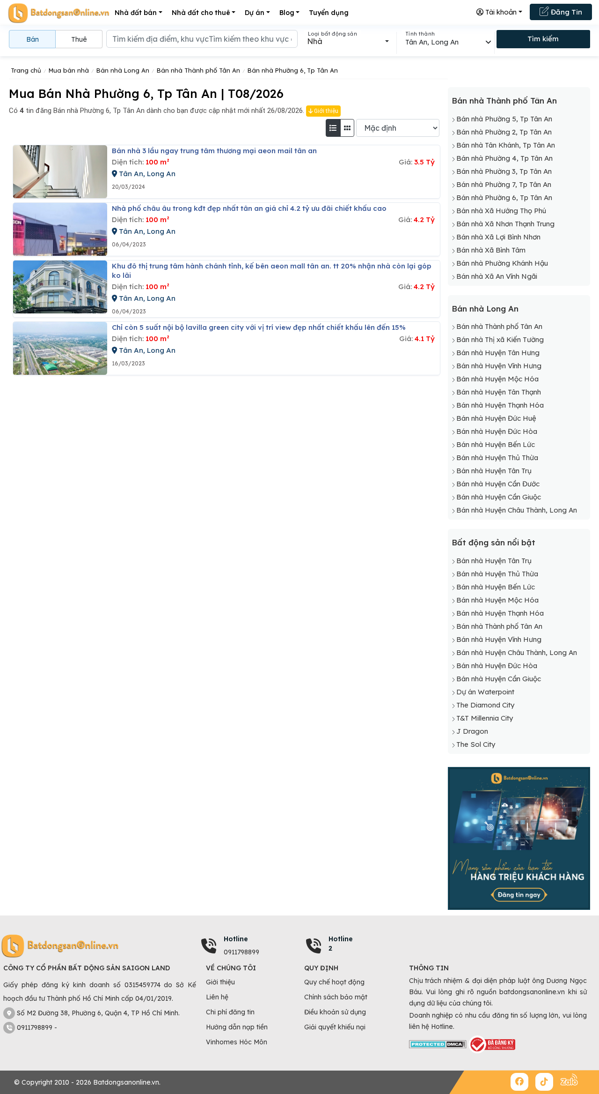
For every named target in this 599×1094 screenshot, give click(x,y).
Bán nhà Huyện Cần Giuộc (498, 496)
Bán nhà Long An (485, 308)
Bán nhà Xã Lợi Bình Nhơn (498, 236)
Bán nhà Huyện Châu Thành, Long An (516, 510)
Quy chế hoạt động (334, 982)
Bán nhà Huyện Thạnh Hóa (500, 405)
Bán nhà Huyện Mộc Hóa (497, 378)
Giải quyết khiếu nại (334, 1027)
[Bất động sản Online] (58, 13)
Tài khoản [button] (500, 11)
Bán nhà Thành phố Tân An (504, 100)
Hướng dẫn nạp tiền (237, 1027)
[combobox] (347, 41)
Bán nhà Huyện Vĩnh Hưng (498, 365)
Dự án (254, 12)
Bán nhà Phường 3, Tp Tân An (504, 171)
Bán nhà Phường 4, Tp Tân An (504, 158)
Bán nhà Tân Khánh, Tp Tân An (505, 145)
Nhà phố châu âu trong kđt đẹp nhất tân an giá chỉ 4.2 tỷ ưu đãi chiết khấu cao (249, 208)
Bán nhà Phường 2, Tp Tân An (504, 131)
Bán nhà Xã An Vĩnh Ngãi (496, 276)
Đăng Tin (565, 11)
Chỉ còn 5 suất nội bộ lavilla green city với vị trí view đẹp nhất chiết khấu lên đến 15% (259, 327)
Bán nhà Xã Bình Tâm (491, 250)
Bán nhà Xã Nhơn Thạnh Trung (505, 223)
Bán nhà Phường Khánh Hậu (502, 263)
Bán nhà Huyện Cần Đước (498, 483)
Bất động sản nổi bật (493, 542)
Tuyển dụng (329, 12)
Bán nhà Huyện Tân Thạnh (498, 391)
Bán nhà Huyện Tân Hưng (498, 352)
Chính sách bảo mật (335, 997)
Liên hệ (217, 997)
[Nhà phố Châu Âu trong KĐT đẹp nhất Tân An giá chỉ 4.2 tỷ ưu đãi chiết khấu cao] (60, 229)
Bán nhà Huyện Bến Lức (495, 444)
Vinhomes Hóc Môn (236, 1042)
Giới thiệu (325, 111)
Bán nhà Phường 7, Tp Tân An (503, 184)
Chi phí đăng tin (230, 1012)
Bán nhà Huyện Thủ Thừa (497, 457)
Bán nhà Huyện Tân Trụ (494, 470)
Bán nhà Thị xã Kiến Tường (500, 339)
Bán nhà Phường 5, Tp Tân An (504, 118)
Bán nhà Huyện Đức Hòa (496, 431)
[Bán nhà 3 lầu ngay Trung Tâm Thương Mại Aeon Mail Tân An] (60, 171)
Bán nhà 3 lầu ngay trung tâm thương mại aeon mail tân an (214, 150)
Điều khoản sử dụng (335, 1012)
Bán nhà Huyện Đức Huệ (496, 418)
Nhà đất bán (136, 12)
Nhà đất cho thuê (201, 12)
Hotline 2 (341, 944)
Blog (286, 12)
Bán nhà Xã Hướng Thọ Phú (501, 210)
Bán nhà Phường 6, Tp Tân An (504, 197)
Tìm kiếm (543, 38)
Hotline (236, 939)
